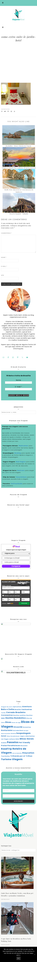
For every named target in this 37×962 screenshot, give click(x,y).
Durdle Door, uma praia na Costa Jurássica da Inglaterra (18, 191)
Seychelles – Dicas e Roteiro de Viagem (18, 146)
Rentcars (21, 470)
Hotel (3, 736)
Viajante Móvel (18, 15)
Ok (18, 958)
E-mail (4, 266)
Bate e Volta (7, 709)
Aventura (27, 706)
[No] (35, 954)
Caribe (3, 712)
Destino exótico (19, 715)
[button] (18, 3)
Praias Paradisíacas (10, 745)
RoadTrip (6, 748)
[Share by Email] (12, 111)
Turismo (6, 759)
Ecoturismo (7, 730)
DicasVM (18, 727)
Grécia (13, 733)
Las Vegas (5, 739)
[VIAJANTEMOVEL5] (2, 659)
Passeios (12, 742)
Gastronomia (5, 733)
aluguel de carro (7, 707)
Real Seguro (21, 462)
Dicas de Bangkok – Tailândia (19, 214)
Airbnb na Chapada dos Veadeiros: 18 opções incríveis (19, 168)
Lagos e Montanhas (27, 736)
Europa (25, 730)
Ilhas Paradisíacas (13, 736)
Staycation (28, 753)
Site (2, 275)
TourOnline (5, 756)
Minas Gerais (27, 739)
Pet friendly (24, 742)
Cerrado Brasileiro (16, 712)
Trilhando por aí (17, 756)
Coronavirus (7, 715)
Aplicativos (17, 707)
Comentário (6, 233)
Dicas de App (16, 722)
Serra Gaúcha (17, 753)
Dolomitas (27, 727)
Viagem (17, 759)
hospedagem (23, 733)
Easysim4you (21, 477)
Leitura (12, 739)
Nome (3, 257)
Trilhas (29, 756)
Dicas (8, 722)
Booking (18, 453)
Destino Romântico (16, 718)
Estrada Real (18, 730)
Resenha (24, 745)
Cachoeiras (26, 709)
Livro (17, 739)
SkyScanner (23, 446)
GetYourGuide (16, 484)
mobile (4, 743)
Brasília (18, 709)
